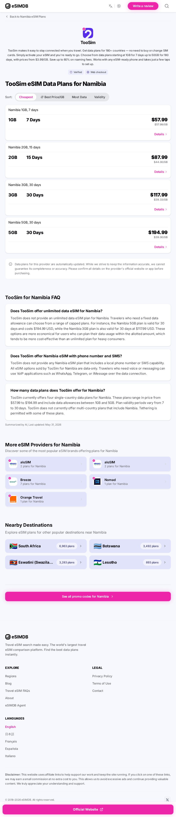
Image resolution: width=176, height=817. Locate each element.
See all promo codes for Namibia (85, 596)
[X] (167, 799)
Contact (97, 690)
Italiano (10, 756)
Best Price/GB (54, 97)
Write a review (143, 6)
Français (11, 741)
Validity (99, 97)
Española (11, 748)
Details (159, 134)
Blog (8, 683)
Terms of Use (101, 683)
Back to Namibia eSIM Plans (28, 16)
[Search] (167, 6)
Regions (11, 676)
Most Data (79, 97)
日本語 (9, 734)
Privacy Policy (102, 676)
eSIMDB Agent (15, 705)
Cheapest (26, 97)
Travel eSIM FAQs (17, 690)
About (9, 698)
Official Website (85, 809)
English (10, 727)
